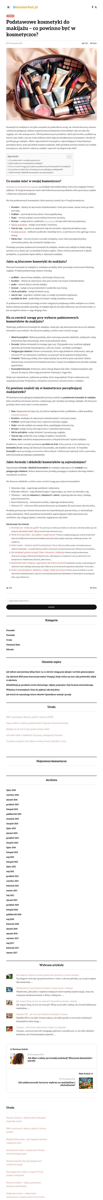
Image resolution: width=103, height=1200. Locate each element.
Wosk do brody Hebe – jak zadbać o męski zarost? (33, 535)
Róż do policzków (19, 225)
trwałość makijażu (19, 415)
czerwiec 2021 (12, 881)
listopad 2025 (12, 809)
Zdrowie (10, 649)
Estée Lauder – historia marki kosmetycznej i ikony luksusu (38, 545)
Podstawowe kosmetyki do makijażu (22, 187)
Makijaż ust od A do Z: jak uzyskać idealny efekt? (28, 729)
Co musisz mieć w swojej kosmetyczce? (24, 160)
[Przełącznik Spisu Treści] (68, 157)
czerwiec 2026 (12, 795)
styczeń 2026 (11, 799)
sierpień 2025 (12, 823)
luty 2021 (10, 895)
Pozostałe (10, 630)
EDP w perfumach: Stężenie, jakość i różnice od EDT (29, 717)
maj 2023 (10, 857)
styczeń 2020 (11, 929)
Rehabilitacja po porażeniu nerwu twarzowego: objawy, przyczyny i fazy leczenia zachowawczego (49, 685)
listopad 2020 (12, 909)
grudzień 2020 (12, 905)
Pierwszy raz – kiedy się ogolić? (25, 527)
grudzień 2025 (12, 804)
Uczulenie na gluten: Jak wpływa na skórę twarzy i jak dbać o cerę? (36, 741)
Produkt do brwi (18, 232)
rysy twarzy (49, 221)
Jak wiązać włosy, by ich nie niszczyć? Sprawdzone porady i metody (46, 1001)
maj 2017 (10, 943)
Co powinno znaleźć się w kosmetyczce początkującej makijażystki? (36, 169)
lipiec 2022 (11, 866)
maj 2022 (10, 871)
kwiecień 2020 (12, 924)
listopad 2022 (12, 862)
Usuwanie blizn (13, 644)
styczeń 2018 (11, 933)
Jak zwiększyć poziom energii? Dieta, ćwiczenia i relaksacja (37, 552)
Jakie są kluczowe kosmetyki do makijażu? (26, 163)
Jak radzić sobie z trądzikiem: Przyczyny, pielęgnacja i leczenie (34, 735)
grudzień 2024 (12, 838)
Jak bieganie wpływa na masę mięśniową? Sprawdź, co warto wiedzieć (47, 975)
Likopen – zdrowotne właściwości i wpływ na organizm (41, 1027)
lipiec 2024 (11, 847)
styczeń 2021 (11, 900)
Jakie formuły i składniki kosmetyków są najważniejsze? (31, 172)
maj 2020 (10, 919)
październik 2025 (13, 814)
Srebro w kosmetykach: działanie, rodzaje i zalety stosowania (38, 570)
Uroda (10, 16)
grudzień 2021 (12, 876)
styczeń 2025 (11, 833)
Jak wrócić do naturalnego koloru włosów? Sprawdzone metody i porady (38, 694)
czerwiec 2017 (12, 938)
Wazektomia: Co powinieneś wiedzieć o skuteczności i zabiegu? (44, 988)
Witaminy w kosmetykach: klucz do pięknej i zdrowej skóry (33, 689)
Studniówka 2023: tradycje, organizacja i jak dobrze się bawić (38, 563)
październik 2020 (13, 914)
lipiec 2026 (11, 790)
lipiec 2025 (11, 828)
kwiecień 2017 (12, 948)
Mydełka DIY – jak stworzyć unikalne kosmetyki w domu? (42, 1014)
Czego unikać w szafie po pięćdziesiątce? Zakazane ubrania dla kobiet (37, 723)
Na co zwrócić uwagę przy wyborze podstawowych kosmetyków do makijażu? (40, 166)
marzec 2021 (11, 890)
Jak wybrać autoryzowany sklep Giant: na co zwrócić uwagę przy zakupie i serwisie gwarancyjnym (50, 672)
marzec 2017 (11, 952)
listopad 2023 (12, 852)
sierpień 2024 (12, 842)
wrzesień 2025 (12, 819)
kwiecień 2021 (12, 885)
